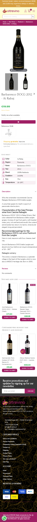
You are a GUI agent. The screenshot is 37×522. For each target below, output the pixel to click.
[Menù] (34, 11)
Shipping (5, 450)
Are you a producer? (9, 459)
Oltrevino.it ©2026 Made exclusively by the (17, 515)
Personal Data (7, 476)
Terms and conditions (10, 439)
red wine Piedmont (27, 233)
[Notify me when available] (18, 122)
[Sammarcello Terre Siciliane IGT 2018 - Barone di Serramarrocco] (9, 344)
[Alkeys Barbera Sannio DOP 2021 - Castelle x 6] (27, 344)
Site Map (6, 462)
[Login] (25, 11)
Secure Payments (9, 442)
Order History (7, 479)
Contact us (6, 447)
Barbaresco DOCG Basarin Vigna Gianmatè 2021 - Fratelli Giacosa (8, 310)
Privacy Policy (7, 456)
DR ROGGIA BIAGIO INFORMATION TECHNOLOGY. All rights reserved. (18, 518)
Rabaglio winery (9, 253)
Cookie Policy (7, 453)
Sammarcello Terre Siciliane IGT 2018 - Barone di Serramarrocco (8, 361)
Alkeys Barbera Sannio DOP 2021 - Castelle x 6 (27, 360)
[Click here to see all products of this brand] (8, 132)
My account (6, 473)
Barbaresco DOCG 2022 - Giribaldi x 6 (26, 308)
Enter (4, 470)
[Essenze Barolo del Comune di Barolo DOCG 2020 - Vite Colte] (34, 94)
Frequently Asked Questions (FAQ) (14, 444)
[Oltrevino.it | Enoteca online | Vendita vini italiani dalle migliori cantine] (10, 11)
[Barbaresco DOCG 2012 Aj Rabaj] (11, 82)
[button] (11, 146)
